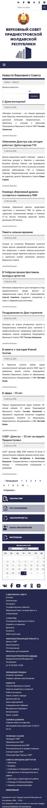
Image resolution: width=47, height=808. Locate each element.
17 (7, 569)
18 (13, 569)
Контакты (10, 631)
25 (13, 573)
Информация (12, 790)
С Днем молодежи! (13, 101)
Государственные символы (18, 607)
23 (43, 569)
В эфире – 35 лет (12, 393)
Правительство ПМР (15, 742)
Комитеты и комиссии (15, 624)
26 (19, 573)
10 (23, 485)
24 (7, 573)
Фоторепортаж (12, 712)
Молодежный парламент (16, 708)
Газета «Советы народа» (16, 696)
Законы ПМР (16, 498)
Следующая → (10, 490)
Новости (15, 82)
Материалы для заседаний (17, 651)
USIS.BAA (33, 656)
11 (13, 566)
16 (43, 566)
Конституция (11, 601)
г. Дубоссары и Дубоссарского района (22, 779)
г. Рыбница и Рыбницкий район (19, 782)
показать (34, 96)
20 (25, 569)
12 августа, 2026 (10, 107)
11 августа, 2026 (10, 151)
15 (37, 566)
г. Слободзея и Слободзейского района (22, 769)
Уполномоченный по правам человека (22, 749)
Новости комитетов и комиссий (19, 689)
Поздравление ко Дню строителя (22, 312)
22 (37, 569)
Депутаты (10, 628)
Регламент (10, 604)
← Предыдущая (10, 481)
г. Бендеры (11, 766)
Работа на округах (13, 692)
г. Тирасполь (11, 762)
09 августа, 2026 (10, 318)
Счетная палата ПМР (14, 752)
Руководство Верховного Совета (20, 621)
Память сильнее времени (17, 232)
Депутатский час (13, 699)
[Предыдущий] (4, 548)
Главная (7, 82)
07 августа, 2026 (10, 359)
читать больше (9, 136)
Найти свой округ (13, 634)
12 (19, 566)
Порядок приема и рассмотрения (20, 678)
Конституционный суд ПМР (18, 745)
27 (25, 573)
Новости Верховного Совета (18, 686)
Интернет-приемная (14, 675)
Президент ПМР (13, 739)
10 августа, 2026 (10, 238)
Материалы (16, 537)
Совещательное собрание (17, 705)
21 (31, 569)
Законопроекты (18, 518)
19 (19, 569)
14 (31, 566)
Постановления (18, 508)
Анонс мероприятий (21, 528)
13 (25, 566)
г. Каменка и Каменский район (19, 785)
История (9, 597)
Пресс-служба (12, 715)
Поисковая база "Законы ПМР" (19, 755)
